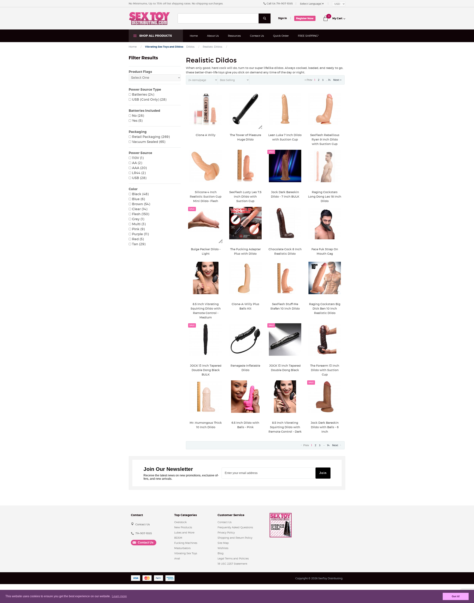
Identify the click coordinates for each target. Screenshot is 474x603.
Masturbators (182, 548)
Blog (220, 553)
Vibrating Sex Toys (185, 553)
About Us (213, 35)
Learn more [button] (119, 596)
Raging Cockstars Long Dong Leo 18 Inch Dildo (324, 196)
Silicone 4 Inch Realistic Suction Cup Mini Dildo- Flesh (205, 196)
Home (194, 35)
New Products (183, 527)
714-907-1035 (284, 3)
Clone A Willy (206, 135)
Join (323, 473)
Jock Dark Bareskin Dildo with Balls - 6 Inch (325, 427)
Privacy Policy (226, 532)
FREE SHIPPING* (308, 35)
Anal (177, 558)
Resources (234, 35)
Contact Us (257, 35)
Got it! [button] (456, 596)
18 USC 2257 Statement (232, 563)
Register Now (304, 18)
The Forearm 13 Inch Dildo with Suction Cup (324, 370)
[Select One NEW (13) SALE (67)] (155, 77)
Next (335, 445)
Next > (337, 80)
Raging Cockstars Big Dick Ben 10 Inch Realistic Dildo (324, 308)
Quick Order (281, 35)
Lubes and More (184, 532)
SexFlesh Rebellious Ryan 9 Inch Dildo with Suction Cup (324, 139)
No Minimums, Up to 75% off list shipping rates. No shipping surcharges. (176, 3)
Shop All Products (155, 36)
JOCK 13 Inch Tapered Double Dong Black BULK (205, 370)
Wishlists (223, 548)
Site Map (223, 542)
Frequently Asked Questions (235, 527)
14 (329, 80)
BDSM (178, 537)
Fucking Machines (185, 542)
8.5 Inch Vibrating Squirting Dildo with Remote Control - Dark (285, 427)
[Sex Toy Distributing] (149, 18)
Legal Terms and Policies (233, 558)
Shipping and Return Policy (235, 537)
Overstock (180, 522)
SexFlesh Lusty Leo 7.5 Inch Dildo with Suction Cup (245, 196)
